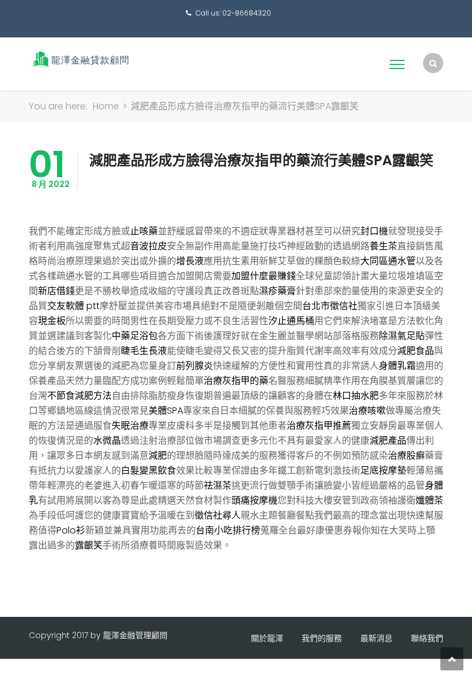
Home (106, 106)
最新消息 (376, 638)
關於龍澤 (267, 638)
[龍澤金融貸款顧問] (79, 59)
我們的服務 (322, 638)
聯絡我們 (427, 638)
